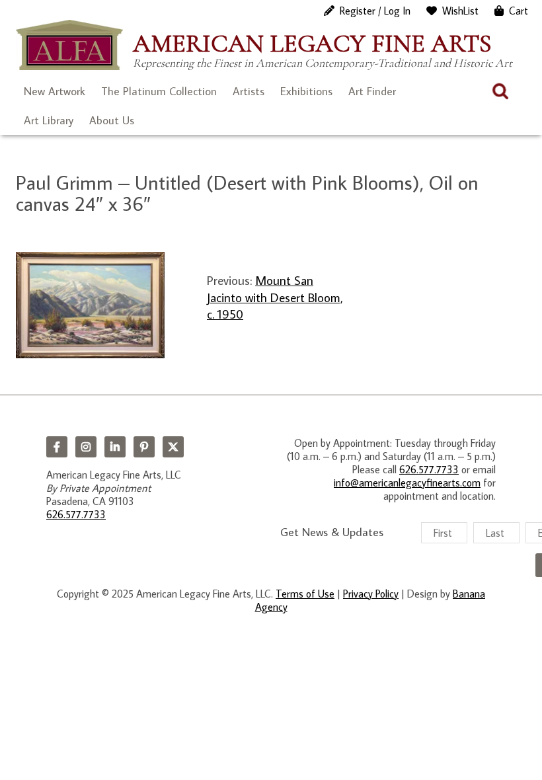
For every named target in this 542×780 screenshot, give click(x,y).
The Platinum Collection (159, 91)
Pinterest (144, 446)
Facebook (56, 446)
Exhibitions (306, 91)
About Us (111, 120)
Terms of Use (305, 593)
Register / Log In (375, 10)
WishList (460, 10)
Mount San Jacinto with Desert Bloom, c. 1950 (275, 297)
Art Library (48, 120)
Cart (518, 10)
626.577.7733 (76, 514)
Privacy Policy (371, 593)
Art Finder (372, 91)
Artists (248, 91)
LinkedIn (115, 446)
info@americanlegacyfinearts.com (407, 482)
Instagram (86, 446)
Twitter (173, 446)
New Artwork (54, 91)
